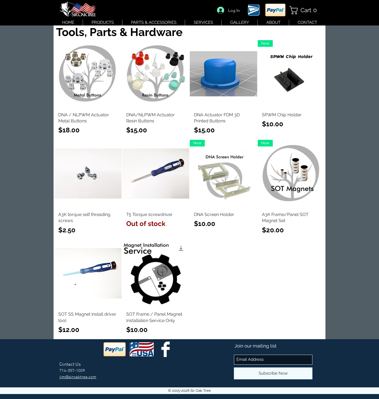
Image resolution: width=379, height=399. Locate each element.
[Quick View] (88, 73)
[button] (305, 10)
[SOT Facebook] (165, 349)
